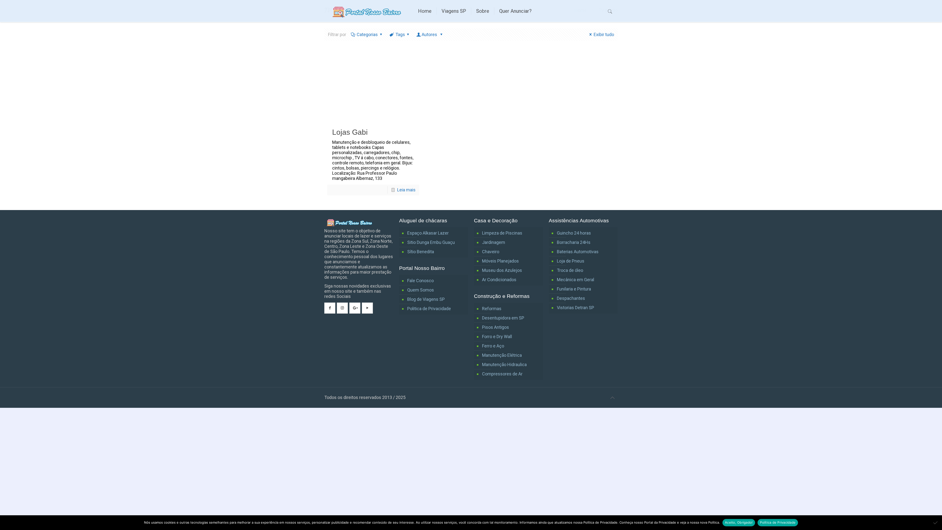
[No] (935, 522)
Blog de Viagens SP (426, 299)
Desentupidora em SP (503, 317)
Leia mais (406, 189)
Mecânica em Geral (575, 279)
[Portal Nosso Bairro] (367, 11)
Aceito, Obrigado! (739, 522)
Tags (400, 34)
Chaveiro (490, 251)
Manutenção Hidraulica (504, 364)
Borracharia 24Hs (573, 242)
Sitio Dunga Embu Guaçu (431, 242)
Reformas (491, 308)
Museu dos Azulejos (502, 270)
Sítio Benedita (420, 251)
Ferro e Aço (493, 345)
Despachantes (571, 298)
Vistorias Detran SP (575, 307)
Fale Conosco (420, 280)
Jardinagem (493, 242)
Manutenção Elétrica (502, 355)
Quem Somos (420, 289)
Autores (430, 34)
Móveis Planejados (500, 261)
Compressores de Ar (502, 373)
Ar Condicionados (499, 279)
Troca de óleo (570, 270)
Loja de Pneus (570, 261)
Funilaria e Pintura (574, 289)
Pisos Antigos (495, 327)
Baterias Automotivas (578, 251)
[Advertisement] (471, 85)
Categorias (367, 34)
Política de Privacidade (778, 522)
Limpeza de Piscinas (502, 233)
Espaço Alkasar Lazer (428, 233)
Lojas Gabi (350, 132)
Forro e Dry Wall (497, 336)
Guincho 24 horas (574, 233)
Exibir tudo (604, 34)
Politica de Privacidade (429, 308)
